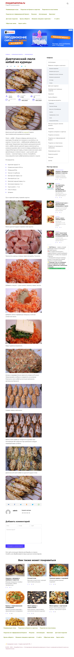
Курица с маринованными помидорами (14, 606)
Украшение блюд (53, 120)
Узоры (50, 83)
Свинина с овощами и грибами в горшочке (61, 172)
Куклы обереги (25, 19)
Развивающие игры (12, 9)
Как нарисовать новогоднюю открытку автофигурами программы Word (60, 188)
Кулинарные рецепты (54, 100)
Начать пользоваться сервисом (57, 268)
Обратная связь (11, 23)
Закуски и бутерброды (55, 109)
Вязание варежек (53, 68)
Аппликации (43, 14)
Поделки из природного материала (55, 146)
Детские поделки (12, 19)
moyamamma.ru (15, 3)
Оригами (51, 128)
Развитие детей (53, 154)
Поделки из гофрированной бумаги (17, 14)
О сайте (57, 19)
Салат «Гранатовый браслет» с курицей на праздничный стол (61, 234)
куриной (26, 132)
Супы (50, 117)
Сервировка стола (54, 115)
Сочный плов (31, 578)
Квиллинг (52, 14)
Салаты (51, 112)
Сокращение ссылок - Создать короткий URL (18, 644)
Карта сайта (22, 23)
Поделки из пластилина (50, 9)
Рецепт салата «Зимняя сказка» (60, 218)
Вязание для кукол (54, 71)
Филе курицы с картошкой (58, 605)
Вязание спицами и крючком (41, 19)
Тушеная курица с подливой (58, 578)
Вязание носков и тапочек (56, 74)
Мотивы (51, 80)
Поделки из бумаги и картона (30, 9)
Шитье (50, 160)
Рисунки (34, 14)
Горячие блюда (11, 90)
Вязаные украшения (54, 77)
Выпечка (51, 103)
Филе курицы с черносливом (32, 606)
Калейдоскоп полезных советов (55, 90)
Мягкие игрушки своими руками (55, 124)
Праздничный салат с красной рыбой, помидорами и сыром (61, 204)
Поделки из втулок (53, 135)
